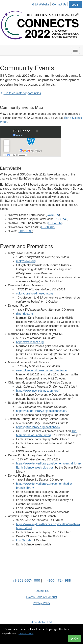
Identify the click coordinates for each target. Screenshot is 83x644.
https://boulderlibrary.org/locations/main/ (41, 411)
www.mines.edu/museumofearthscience (41, 370)
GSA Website (40, 4)
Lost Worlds (23, 540)
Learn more (26, 633)
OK (76, 639)
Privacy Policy (41, 603)
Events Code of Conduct (41, 597)
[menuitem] (42, 3)
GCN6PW (53, 215)
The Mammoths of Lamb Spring (46, 433)
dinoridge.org (24, 313)
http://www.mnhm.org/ (30, 342)
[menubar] (50, 3)
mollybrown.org (26, 261)
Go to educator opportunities (22, 93)
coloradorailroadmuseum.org (34, 293)
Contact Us (59, 4)
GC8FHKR (25, 231)
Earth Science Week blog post (35, 467)
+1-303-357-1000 (26, 580)
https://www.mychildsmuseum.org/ (37, 390)
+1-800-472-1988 (57, 580)
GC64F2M (55, 223)
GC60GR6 (48, 227)
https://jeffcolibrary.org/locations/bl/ (38, 427)
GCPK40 (61, 219)
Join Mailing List (41, 622)
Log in (75, 4)
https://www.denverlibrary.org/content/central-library (49, 463)
